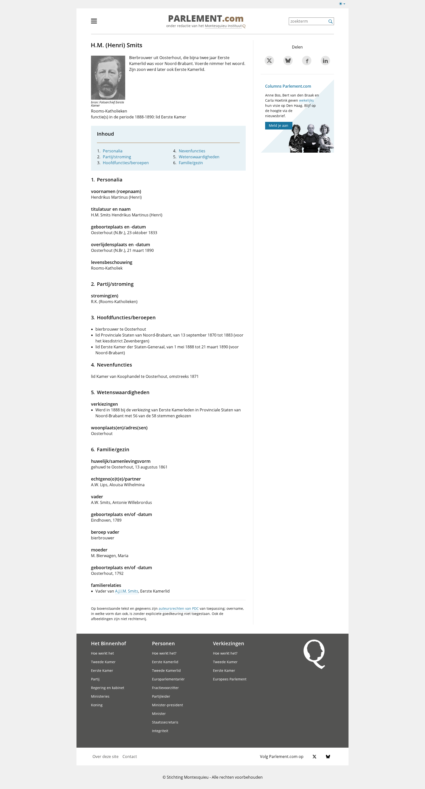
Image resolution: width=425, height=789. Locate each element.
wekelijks (306, 100)
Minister (159, 713)
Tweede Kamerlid (166, 670)
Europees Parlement (229, 679)
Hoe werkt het (102, 653)
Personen (163, 643)
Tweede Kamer (103, 662)
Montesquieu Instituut (223, 25)
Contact (129, 756)
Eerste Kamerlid (165, 662)
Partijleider (161, 696)
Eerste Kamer (102, 670)
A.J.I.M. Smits (126, 591)
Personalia (112, 151)
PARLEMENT (206, 18)
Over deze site (105, 756)
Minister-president (167, 705)
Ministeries (100, 696)
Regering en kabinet (107, 687)
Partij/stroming (117, 157)
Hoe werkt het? (164, 653)
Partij (95, 679)
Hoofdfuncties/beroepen (126, 162)
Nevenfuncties (192, 151)
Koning (97, 705)
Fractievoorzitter (165, 687)
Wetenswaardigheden (199, 157)
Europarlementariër (168, 679)
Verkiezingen (228, 643)
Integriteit (160, 730)
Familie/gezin (191, 162)
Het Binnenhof (108, 643)
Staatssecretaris (165, 722)
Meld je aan (278, 125)
